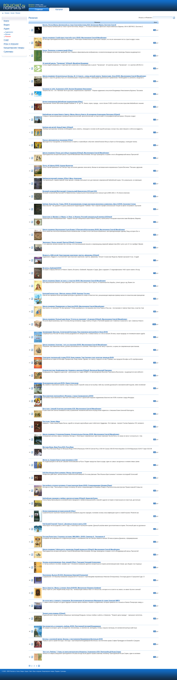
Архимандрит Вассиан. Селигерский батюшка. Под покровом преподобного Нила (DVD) (75, 332)
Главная (39, 9)
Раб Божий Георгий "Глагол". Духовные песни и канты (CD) (64, 524)
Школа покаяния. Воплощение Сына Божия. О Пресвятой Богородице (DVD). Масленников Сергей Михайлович (84, 229)
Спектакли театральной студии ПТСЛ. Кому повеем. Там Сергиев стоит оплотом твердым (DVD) (78, 357)
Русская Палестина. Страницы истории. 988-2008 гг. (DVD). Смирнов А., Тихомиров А (74, 536)
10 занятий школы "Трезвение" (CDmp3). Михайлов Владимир (65, 63)
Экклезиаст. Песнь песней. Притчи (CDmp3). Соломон (62, 242)
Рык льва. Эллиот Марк (51, 421)
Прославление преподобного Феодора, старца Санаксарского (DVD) (68, 396)
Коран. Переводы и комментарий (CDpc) (57, 50)
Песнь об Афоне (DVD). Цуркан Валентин (58, 165)
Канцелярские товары (14, 48)
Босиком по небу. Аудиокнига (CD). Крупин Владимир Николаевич (67, 89)
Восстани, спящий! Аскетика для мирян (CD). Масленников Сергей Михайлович (72, 408)
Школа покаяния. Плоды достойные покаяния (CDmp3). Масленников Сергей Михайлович (76, 153)
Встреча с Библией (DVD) (52, 268)
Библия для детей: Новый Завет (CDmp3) (58, 127)
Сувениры (8, 51)
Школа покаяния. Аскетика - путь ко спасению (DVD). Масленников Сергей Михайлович (75, 345)
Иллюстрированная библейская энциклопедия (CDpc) (63, 101)
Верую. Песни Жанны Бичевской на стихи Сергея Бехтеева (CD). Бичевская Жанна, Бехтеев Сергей (79, 25)
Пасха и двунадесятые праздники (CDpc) (58, 140)
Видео (7, 25)
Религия (18, 13)
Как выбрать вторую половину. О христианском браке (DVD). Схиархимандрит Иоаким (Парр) (77, 485)
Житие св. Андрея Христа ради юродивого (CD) (60, 460)
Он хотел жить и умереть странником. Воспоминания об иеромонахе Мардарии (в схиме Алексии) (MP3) (81, 600)
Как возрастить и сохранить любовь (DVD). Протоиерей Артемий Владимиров (72, 626)
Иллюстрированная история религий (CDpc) (59, 511)
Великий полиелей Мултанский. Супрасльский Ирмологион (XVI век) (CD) (70, 191)
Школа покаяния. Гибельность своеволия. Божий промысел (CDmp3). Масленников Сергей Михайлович (81, 549)
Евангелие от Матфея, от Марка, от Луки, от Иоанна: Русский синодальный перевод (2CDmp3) (77, 217)
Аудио (12, 13)
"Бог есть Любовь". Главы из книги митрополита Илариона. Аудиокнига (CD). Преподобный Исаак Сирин (82, 652)
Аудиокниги (9, 32)
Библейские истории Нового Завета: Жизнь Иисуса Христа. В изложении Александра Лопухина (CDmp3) (81, 114)
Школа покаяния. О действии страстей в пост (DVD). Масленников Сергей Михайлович (74, 37)
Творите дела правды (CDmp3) (54, 613)
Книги (6, 21)
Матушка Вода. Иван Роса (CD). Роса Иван (58, 447)
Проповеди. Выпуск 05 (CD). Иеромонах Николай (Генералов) (65, 575)
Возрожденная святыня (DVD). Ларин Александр (60, 383)
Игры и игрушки (11, 44)
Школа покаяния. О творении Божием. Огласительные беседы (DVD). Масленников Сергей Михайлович (81, 434)
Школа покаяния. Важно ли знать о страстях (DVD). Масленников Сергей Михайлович (74, 281)
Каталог (59, 9)
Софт (6, 40)
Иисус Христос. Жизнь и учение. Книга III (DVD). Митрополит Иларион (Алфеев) (72, 588)
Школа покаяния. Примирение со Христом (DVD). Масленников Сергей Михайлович (73, 306)
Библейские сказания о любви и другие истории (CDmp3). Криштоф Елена (70, 498)
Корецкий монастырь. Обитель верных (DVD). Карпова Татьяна (66, 293)
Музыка (7, 34)
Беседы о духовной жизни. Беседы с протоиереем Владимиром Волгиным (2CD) (73, 639)
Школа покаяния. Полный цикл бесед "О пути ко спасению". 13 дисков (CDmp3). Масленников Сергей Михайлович (85, 319)
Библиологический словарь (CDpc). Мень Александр (62, 178)
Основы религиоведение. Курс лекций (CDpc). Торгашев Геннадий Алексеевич (72, 562)
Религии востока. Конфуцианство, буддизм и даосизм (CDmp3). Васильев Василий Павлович (77, 370)
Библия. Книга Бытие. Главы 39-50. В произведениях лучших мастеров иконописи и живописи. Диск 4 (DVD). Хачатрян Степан (89, 204)
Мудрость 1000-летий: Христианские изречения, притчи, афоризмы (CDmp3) (71, 255)
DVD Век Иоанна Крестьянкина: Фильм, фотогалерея (62, 472)
